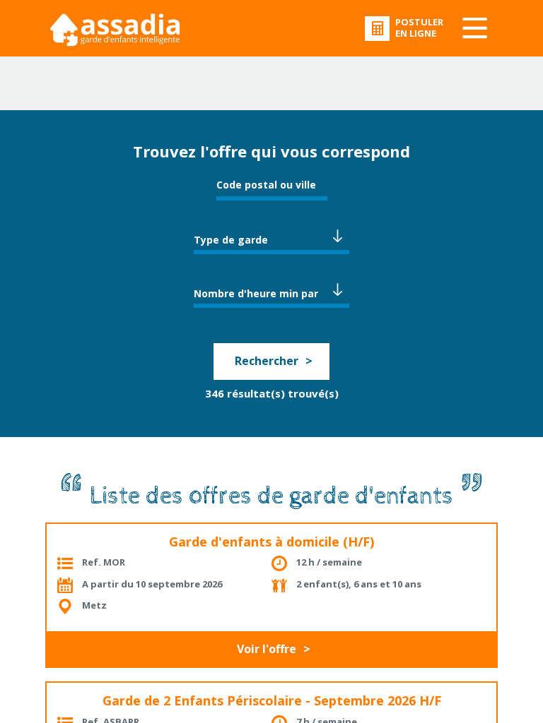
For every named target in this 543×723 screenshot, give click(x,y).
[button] (271, 238)
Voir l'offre (266, 649)
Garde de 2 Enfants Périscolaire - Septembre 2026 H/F (272, 700)
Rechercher (266, 361)
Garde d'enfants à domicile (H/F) (271, 541)
